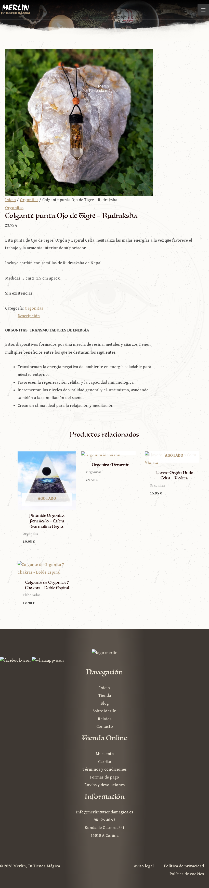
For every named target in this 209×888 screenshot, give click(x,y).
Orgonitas (29, 200)
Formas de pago (104, 777)
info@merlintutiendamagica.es (104, 812)
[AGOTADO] (110, 455)
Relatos (104, 719)
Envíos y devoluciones (104, 785)
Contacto (104, 726)
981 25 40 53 (104, 820)
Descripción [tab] (29, 316)
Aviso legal (144, 866)
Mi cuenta (105, 754)
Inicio (10, 200)
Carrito (104, 761)
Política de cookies (186, 874)
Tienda (104, 695)
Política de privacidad (184, 866)
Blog (104, 703)
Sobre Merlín (104, 711)
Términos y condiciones (105, 769)
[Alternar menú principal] (203, 10)
